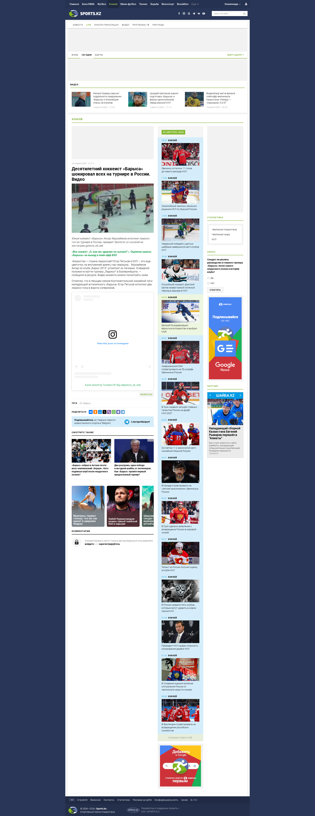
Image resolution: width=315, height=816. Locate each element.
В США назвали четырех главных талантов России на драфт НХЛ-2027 (179, 410)
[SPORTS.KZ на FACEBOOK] (179, 13)
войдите (89, 544)
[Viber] (108, 412)
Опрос (211, 252)
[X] (104, 412)
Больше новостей (180, 737)
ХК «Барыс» (85, 403)
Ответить (215, 290)
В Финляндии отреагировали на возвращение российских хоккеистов (179, 727)
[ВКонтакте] (90, 412)
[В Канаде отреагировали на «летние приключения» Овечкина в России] (180, 471)
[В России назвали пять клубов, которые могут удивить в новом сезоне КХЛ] (180, 591)
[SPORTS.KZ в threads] (189, 13)
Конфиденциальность (166, 800)
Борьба (154, 4)
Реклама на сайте (142, 800)
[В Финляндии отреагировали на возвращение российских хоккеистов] (180, 710)
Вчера (75, 55)
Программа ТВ (140, 25)
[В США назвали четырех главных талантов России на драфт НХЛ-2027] (180, 393)
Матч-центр (235, 55)
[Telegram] (122, 412)
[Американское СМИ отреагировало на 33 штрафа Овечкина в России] (180, 352)
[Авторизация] (244, 4)
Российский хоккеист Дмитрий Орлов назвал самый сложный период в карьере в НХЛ (178, 287)
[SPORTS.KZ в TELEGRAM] (194, 13)
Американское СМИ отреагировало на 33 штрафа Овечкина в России (177, 369)
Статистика (123, 800)
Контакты (109, 800)
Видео (125, 25)
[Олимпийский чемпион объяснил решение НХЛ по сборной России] (180, 192)
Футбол (101, 4)
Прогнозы (158, 25)
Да (211, 278)
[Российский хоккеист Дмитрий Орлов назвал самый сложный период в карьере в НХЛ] (180, 270)
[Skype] (117, 412)
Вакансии (95, 800)
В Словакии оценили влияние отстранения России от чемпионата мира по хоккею (177, 686)
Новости (78, 25)
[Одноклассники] (94, 412)
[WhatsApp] (113, 412)
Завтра (99, 55)
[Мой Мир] (99, 412)
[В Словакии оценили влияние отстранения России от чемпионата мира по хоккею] (180, 669)
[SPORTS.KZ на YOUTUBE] (203, 13)
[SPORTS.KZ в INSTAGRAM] (184, 13)
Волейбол (183, 4)
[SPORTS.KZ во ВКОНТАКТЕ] (199, 13)
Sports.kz (146, 394)
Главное (74, 4)
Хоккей (113, 4)
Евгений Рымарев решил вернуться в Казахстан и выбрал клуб (179, 328)
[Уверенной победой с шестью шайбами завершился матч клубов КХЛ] (180, 230)
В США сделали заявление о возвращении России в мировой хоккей (179, 529)
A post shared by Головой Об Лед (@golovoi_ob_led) (113, 385)
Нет (212, 283)
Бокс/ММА (88, 4)
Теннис (143, 4)
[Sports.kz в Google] (180, 785)
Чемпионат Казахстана (224, 229)
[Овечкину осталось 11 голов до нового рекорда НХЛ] (180, 154)
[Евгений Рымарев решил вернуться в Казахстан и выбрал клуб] (180, 311)
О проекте (82, 800)
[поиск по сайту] (244, 13)
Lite (88, 25)
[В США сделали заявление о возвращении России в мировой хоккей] (180, 512)
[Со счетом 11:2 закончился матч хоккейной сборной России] (180, 434)
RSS (195, 800)
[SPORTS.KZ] (225, 338)
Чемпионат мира (221, 234)
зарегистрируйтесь (109, 544)
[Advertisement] (157, 40)
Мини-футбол (128, 4)
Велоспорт (168, 4)
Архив (184, 800)
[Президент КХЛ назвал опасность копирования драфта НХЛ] (180, 631)
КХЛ (214, 239)
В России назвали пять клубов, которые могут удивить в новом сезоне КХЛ (179, 608)
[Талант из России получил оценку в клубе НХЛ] (180, 553)
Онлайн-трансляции (106, 25)
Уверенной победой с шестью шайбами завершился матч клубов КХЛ (180, 246)
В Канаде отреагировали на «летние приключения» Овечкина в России (180, 488)
